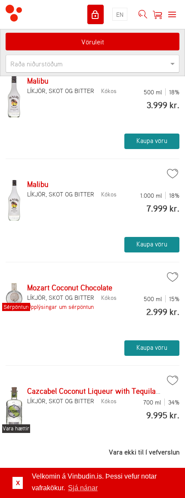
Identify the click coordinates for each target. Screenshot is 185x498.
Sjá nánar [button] (83, 488)
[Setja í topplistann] (172, 174)
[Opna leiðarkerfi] (172, 14)
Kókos (109, 90)
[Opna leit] (143, 14)
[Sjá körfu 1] (157, 14)
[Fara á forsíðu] (14, 14)
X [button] (18, 482)
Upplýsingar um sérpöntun (60, 306)
